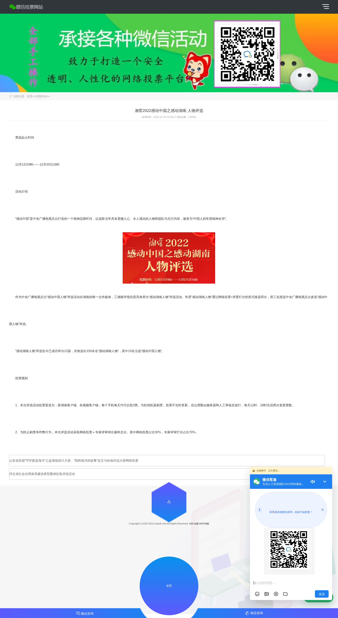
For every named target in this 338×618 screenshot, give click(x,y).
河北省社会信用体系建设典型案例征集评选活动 (42, 474)
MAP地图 (204, 523)
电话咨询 (256, 613)
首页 (29, 96)
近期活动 (41, 96)
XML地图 (194, 523)
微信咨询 (87, 613)
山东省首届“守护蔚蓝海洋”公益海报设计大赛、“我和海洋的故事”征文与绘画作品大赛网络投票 (73, 460)
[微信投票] (28, 7)
